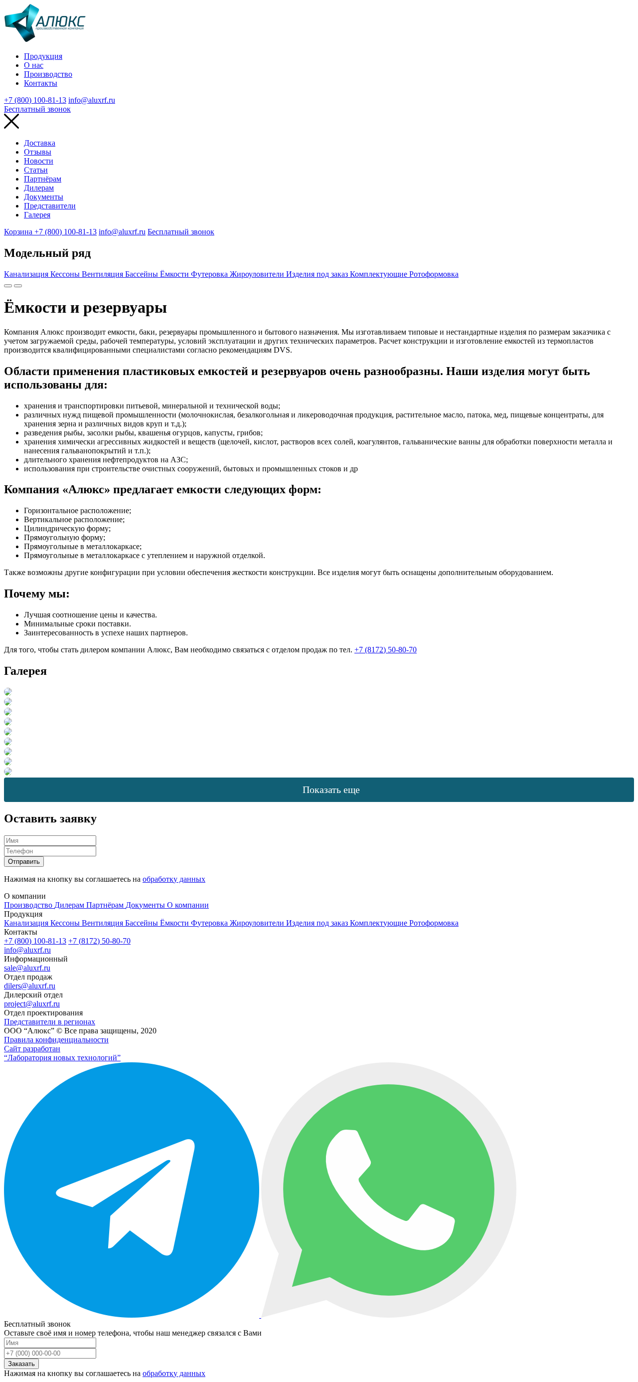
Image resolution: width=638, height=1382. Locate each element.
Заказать (21, 1364)
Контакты (40, 83)
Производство (48, 74)
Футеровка (210, 274)
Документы (43, 197)
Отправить (24, 861)
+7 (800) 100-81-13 (35, 100)
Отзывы (37, 152)
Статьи (36, 170)
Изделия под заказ (318, 274)
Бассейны (142, 274)
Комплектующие (379, 274)
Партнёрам (42, 179)
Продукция (43, 56)
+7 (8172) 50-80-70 (385, 649)
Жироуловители (258, 274)
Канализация (27, 274)
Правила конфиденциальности (56, 1039)
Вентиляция (103, 274)
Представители (50, 205)
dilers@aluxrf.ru (29, 986)
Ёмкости (175, 274)
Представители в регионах (49, 1021)
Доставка (39, 143)
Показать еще (331, 789)
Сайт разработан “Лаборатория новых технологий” (62, 1053)
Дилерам (39, 188)
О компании (188, 905)
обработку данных (174, 879)
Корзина (19, 231)
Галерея (37, 214)
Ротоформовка (434, 274)
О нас (33, 65)
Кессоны (66, 274)
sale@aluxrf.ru (27, 968)
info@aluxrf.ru (91, 100)
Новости (38, 161)
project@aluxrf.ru (32, 1003)
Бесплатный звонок (37, 109)
